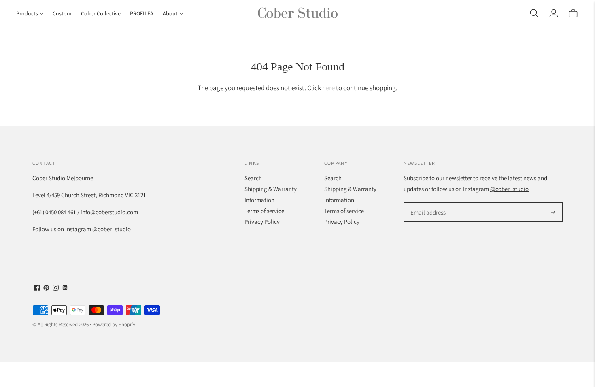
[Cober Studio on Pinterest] (46, 288)
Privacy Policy (262, 221)
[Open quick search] (534, 13)
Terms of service (264, 211)
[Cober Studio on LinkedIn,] (65, 288)
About (170, 13)
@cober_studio (111, 229)
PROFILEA (141, 13)
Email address (427, 203)
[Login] (553, 13)
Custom (62, 13)
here (328, 87)
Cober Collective (101, 13)
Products (27, 13)
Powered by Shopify (113, 324)
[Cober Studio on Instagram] (56, 288)
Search (253, 178)
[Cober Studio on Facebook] (37, 288)
